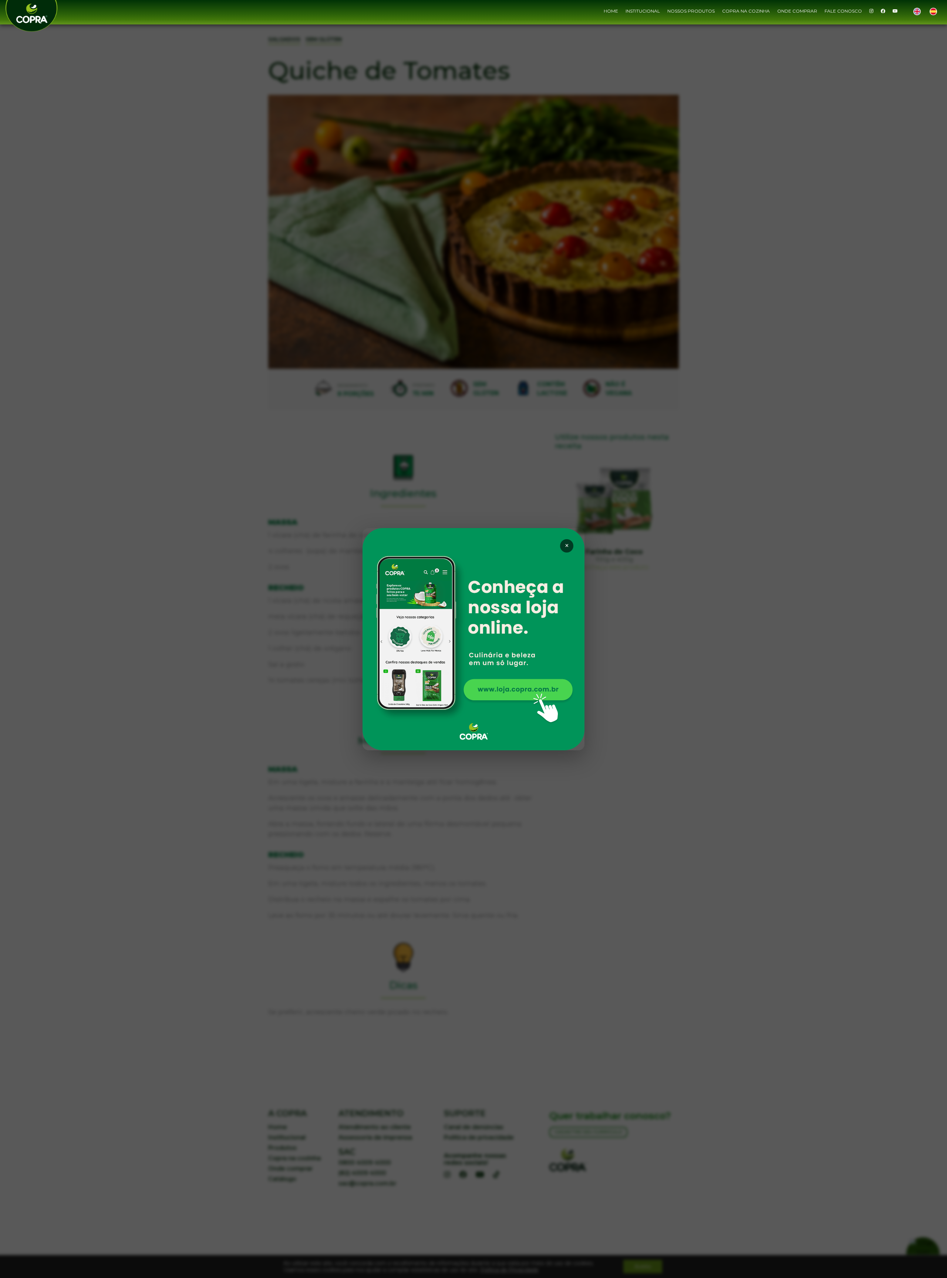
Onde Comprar (797, 11)
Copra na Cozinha (746, 11)
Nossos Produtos (691, 11)
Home (611, 11)
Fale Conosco (843, 11)
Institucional (643, 11)
